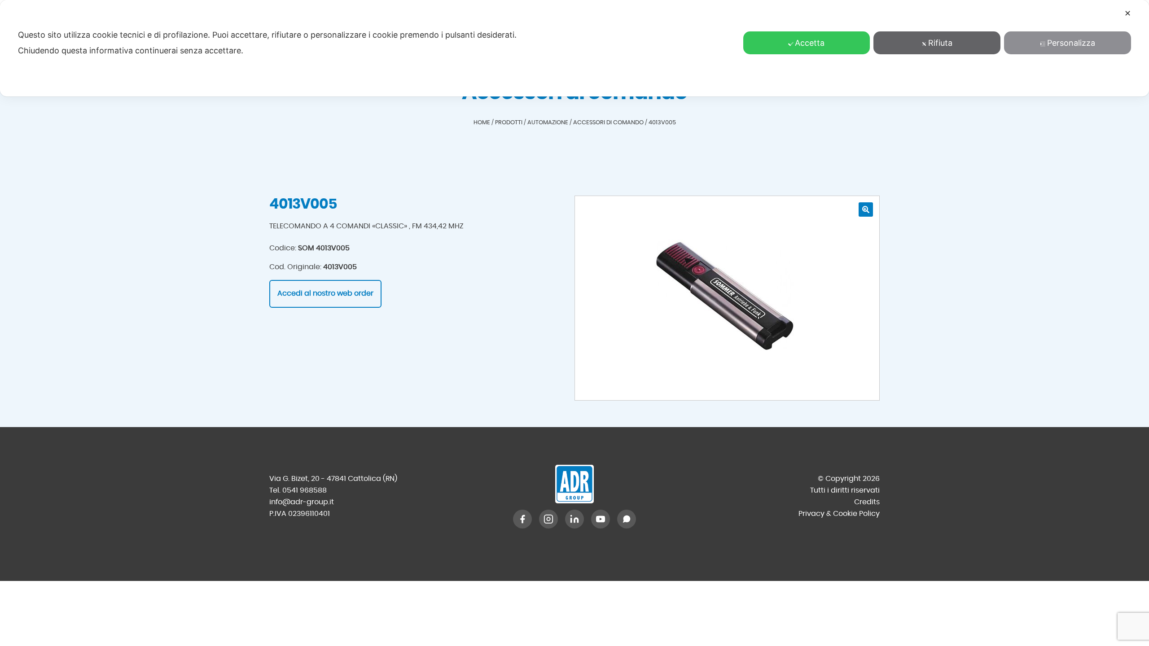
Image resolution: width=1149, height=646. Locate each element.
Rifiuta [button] (940, 43)
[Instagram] (548, 519)
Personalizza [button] (1071, 43)
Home (482, 123)
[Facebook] (522, 519)
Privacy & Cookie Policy (839, 513)
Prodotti (508, 123)
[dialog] (574, 48)
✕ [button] (1127, 13)
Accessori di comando (608, 123)
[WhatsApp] (626, 519)
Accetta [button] (809, 43)
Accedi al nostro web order (325, 293)
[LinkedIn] (574, 519)
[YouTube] (600, 519)
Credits (867, 502)
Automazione (547, 123)
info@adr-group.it (301, 502)
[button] (866, 209)
